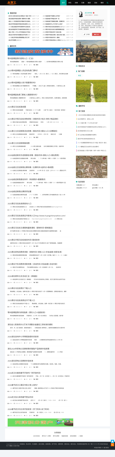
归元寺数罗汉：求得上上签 (86, 119)
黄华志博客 (56, 436)
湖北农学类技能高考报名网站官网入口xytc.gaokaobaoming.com (20, 24)
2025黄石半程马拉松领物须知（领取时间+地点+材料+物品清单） (33, 119)
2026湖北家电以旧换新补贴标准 (20, 361)
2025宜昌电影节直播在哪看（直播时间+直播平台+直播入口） (53, 21)
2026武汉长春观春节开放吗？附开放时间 (24, 373)
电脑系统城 (64, 436)
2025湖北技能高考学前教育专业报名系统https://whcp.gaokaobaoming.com (20, 27)
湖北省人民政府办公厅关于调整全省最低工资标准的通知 (30, 324)
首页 (63, 3)
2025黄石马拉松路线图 (17, 107)
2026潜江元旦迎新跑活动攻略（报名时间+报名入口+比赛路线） (33, 131)
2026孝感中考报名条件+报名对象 (52, 32)
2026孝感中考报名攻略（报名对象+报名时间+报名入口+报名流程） (54, 35)
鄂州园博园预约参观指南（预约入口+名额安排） (27, 312)
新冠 (79, 76)
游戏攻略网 (73, 436)
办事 (76, 3)
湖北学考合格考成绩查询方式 (86, 139)
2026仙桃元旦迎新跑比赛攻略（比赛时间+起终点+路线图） (31, 167)
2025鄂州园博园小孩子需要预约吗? (22, 82)
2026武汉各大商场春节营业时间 (20, 397)
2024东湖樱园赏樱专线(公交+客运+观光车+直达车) (93, 143)
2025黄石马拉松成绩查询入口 (19, 203)
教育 (102, 3)
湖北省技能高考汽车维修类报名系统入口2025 (20, 29)
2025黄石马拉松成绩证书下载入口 (21, 300)
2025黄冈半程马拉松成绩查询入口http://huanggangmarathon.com (54, 27)
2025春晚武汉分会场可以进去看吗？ (89, 146)
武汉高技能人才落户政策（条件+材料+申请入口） (92, 150)
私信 (97, 34)
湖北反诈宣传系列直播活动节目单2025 (19, 35)
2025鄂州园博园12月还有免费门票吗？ (23, 70)
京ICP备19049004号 (93, 444)
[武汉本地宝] (12, 2)
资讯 (69, 3)
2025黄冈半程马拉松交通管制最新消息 (53, 29)
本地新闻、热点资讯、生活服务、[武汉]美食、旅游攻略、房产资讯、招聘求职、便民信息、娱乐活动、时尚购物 (51, 444)
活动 (95, 3)
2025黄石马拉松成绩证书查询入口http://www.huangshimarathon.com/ (36, 215)
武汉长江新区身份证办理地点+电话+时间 (20, 16)
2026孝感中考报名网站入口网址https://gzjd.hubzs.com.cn (54, 40)
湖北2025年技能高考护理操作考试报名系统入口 (20, 21)
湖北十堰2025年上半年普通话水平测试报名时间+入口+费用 (20, 32)
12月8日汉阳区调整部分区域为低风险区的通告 (92, 115)
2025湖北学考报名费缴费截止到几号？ (19, 37)
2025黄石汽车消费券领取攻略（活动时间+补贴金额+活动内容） (33, 264)
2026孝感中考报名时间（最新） (52, 37)
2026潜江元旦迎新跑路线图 (19, 143)
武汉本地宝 (88, 13)
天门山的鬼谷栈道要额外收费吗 (87, 135)
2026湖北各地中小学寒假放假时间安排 (23, 336)
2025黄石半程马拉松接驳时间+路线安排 (24, 240)
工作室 (87, 34)
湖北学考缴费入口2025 (15, 40)
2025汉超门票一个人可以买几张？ (88, 123)
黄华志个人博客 (46, 436)
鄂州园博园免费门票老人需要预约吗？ (23, 95)
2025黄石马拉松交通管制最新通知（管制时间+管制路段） (31, 228)
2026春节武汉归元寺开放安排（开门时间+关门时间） (29, 409)
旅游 (89, 3)
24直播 (80, 436)
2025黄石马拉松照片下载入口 (19, 288)
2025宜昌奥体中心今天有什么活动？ (53, 24)
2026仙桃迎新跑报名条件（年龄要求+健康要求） (27, 179)
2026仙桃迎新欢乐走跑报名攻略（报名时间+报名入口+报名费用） (34, 155)
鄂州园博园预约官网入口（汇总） (21, 58)
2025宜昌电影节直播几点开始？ (52, 16)
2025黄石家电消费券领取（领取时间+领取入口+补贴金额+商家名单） (35, 252)
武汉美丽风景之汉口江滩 (85, 131)
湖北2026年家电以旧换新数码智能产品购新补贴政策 (28, 349)
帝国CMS (100, 447)
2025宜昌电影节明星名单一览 (51, 18)
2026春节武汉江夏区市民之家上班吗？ (23, 385)
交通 (82, 3)
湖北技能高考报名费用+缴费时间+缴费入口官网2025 (20, 19)
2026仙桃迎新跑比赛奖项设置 (19, 191)
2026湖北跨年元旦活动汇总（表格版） (23, 276)
